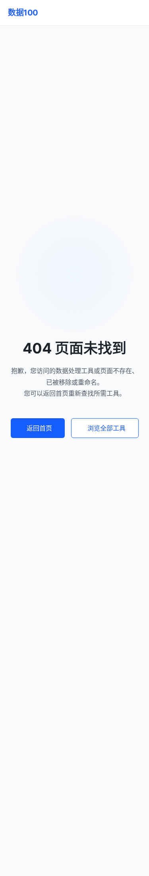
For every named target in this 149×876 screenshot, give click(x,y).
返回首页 (39, 428)
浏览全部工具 (106, 428)
